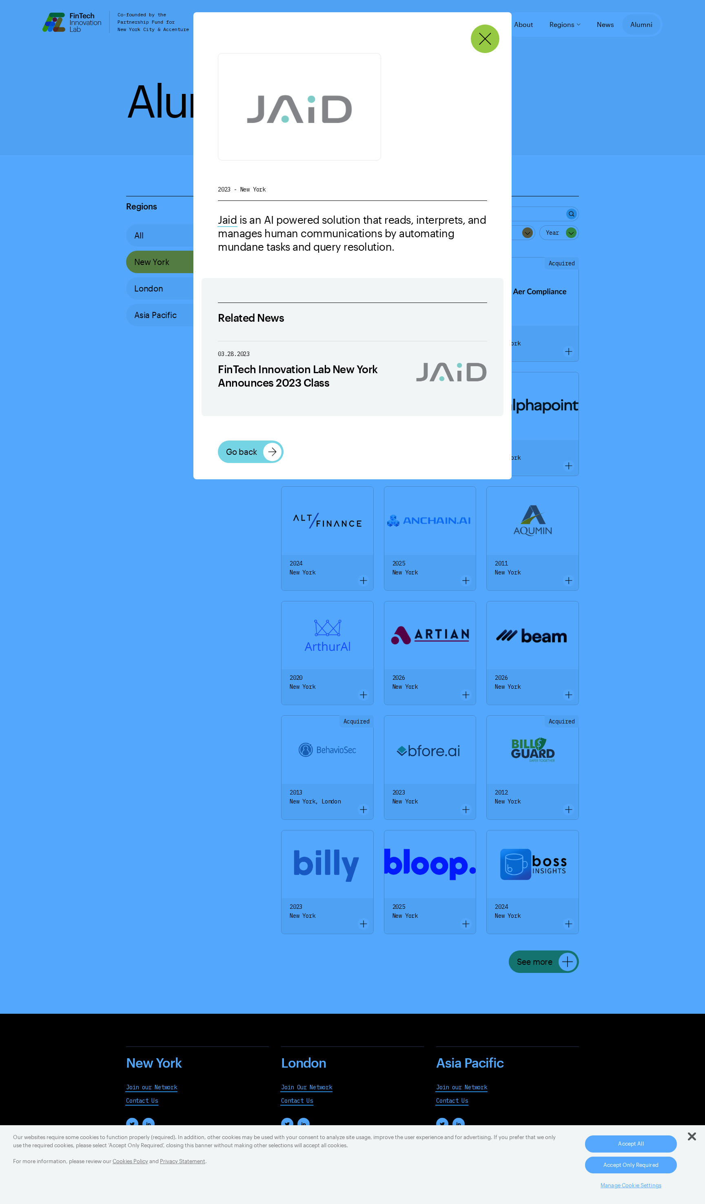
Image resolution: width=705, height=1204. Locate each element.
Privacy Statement (182, 1161)
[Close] (485, 39)
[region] (352, 1164)
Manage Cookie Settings (631, 1185)
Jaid (227, 219)
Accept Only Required (630, 1165)
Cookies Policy (130, 1161)
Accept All (630, 1143)
